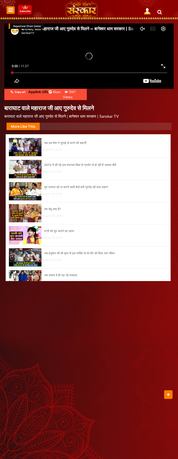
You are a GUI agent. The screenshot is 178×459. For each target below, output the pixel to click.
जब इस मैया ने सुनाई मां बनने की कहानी (65, 143)
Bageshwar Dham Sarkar (27, 26)
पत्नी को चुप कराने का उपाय (59, 231)
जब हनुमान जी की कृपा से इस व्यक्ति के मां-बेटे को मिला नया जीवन (79, 253)
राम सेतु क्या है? (52, 209)
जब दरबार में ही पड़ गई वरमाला (60, 275)
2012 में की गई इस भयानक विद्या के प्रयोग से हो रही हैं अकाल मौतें (80, 165)
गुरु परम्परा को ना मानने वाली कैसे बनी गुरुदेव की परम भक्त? (76, 187)
